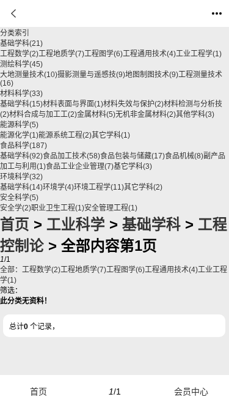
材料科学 (21, 93)
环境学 (58, 187)
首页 (14, 224)
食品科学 (23, 145)
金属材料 (96, 114)
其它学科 (111, 135)
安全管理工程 (110, 208)
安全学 (15, 208)
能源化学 (19, 135)
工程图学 (103, 54)
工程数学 (19, 54)
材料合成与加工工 (43, 114)
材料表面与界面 (73, 104)
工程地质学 (61, 54)
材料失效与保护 (133, 104)
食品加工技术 (71, 156)
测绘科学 (21, 64)
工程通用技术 (149, 54)
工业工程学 (199, 54)
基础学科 (21, 43)
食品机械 (184, 156)
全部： (11, 269)
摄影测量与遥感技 (91, 74)
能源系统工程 (65, 135)
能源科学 (19, 125)
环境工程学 (99, 187)
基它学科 (133, 166)
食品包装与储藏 (132, 156)
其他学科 (195, 114)
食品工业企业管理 (80, 166)
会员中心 (191, 391)
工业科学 (75, 224)
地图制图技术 (151, 74)
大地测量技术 (28, 74)
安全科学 (19, 197)
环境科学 (21, 176)
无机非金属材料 (145, 114)
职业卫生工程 (57, 208)
